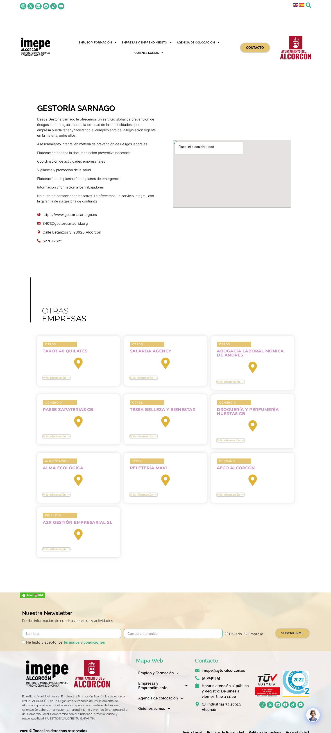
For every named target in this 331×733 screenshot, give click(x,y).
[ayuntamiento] (295, 47)
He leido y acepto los (65, 642)
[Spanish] (302, 4)
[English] (296, 4)
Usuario (235, 634)
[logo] (35, 46)
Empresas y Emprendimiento (144, 42)
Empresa (255, 634)
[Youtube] (61, 6)
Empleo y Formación (95, 42)
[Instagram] (23, 6)
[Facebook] (46, 6)
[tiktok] (53, 6)
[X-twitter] (30, 6)
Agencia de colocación (196, 42)
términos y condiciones (84, 642)
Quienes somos (146, 52)
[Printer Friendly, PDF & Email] (32, 596)
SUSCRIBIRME (292, 633)
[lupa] (308, 5)
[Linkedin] (38, 6)
